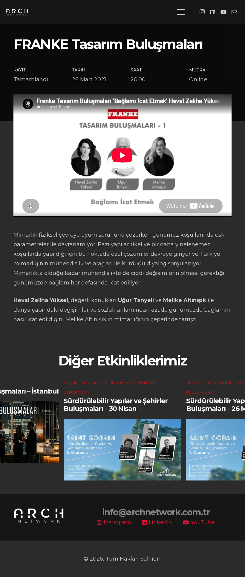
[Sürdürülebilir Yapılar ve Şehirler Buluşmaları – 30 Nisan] (122, 449)
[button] (181, 12)
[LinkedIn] (212, 12)
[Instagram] (202, 12)
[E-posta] (234, 12)
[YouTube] (223, 12)
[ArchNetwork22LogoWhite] (16, 12)
